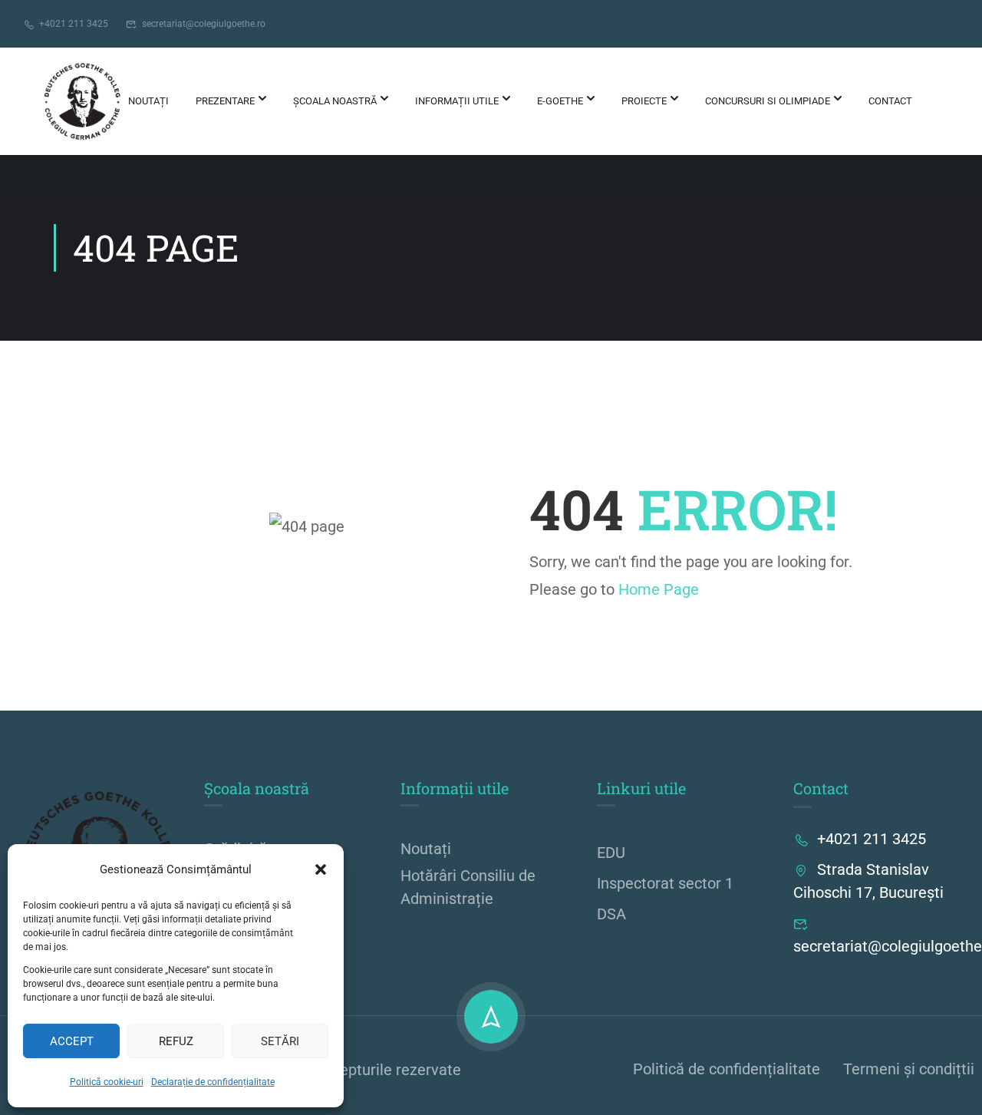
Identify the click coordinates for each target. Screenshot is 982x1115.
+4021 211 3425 (73, 23)
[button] (320, 869)
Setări (280, 1041)
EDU (611, 852)
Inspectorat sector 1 (665, 883)
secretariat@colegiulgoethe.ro (203, 23)
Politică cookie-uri (106, 1082)
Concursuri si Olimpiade (767, 101)
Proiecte (644, 101)
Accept (72, 1041)
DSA (611, 914)
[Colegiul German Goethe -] (82, 101)
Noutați (148, 101)
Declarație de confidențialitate (213, 1082)
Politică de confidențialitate (726, 1069)
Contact (890, 101)
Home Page (658, 589)
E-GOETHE (560, 101)
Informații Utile (457, 101)
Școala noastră (335, 101)
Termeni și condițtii (908, 1069)
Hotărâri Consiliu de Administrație (467, 887)
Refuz (176, 1041)
